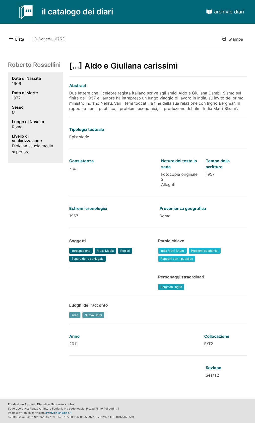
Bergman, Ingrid (171, 287)
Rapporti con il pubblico (176, 258)
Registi (125, 251)
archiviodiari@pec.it (58, 413)
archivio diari (229, 12)
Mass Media (105, 251)
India (74, 315)
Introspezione (80, 251)
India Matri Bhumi (172, 251)
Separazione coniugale (87, 258)
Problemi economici (204, 251)
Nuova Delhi (93, 315)
